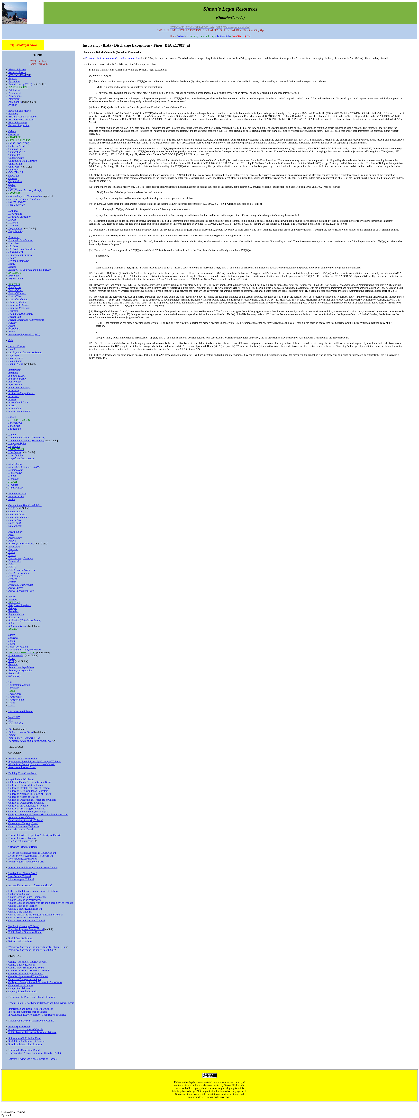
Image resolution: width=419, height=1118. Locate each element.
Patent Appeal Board (19, 1026)
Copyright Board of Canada (22, 991)
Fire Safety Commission (20, 841)
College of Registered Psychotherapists (28, 811)
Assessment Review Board (22, 767)
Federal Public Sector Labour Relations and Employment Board (41, 1003)
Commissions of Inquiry (20, 985)
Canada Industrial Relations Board (26, 967)
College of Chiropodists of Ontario (26, 785)
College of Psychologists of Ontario (26, 808)
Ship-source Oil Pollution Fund (24, 1038)
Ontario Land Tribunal (20, 911)
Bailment (13, 113)
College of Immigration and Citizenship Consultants (35, 982)
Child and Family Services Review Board (29, 782)
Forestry (12, 322)
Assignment (14, 93)
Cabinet (12, 131)
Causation (13, 134)
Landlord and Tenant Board (22, 873)
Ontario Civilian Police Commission (27, 897)
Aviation (12, 104)
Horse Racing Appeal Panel (22, 858)
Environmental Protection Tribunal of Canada (31, 997)
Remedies (13, 611)
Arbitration (14, 90)
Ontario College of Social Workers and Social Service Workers (40, 902)
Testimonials (223, 36)
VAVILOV (14, 717)
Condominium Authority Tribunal (25, 820)
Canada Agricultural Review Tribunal (27, 961)
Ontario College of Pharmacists (24, 899)
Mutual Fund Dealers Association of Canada (31, 1020)
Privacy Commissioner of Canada (25, 1029)
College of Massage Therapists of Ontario (29, 793)
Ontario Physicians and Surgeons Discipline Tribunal (35, 914)
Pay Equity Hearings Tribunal (23, 926)
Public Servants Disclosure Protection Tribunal (32, 1032)
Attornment (14, 99)
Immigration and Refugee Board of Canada (30, 1008)
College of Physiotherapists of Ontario (28, 805)
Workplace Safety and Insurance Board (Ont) (31, 950)
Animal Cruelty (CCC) (20, 84)
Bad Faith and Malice (19, 110)
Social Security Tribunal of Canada (26, 1041)
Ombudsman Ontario (19, 894)
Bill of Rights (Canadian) (21, 119)
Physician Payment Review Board (26, 929)
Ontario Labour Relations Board (25, 908)
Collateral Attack (17, 146)
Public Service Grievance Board (25, 932)
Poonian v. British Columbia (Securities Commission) (112, 58)
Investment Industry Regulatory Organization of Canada (37, 1014)
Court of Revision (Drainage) (23, 826)
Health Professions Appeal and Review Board (32, 852)
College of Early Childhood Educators (28, 791)
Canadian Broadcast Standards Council (28, 970)
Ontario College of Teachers (22, 905)
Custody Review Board (20, 829)
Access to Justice (17, 72)
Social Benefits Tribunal (20, 938)
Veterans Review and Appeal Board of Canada (32, 1058)
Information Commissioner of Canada (27, 1011)
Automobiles (15, 101)
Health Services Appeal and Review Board (30, 855)
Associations (14, 96)
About (181, 36)
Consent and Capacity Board (23, 823)
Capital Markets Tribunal (21, 779)
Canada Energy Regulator (21, 964)
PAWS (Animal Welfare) (21, 543)
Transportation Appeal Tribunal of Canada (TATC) (34, 1053)
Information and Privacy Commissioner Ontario (32, 867)
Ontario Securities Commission (24, 917)
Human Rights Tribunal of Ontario (26, 861)
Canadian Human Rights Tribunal (25, 973)
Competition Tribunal (19, 988)
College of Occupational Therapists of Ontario (32, 799)
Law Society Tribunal (19, 876)
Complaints (14, 154)
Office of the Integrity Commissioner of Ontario (33, 891)
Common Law (15, 149)
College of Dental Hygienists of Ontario (29, 788)
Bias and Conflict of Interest (22, 116)
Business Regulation (18, 125)
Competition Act (16, 152)
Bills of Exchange (17, 122)
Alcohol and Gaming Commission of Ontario (31, 764)
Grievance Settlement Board (22, 846)
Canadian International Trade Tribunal (28, 976)
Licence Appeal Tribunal (21, 879)
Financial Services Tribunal (22, 838)
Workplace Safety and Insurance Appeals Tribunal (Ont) (37, 947)
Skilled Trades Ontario (20, 941)
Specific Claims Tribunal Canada (25, 1044)
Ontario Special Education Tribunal (26, 920)
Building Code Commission (22, 773)
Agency (12, 78)
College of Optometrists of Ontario (26, 802)
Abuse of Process (17, 69)
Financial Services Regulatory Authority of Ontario (34, 835)
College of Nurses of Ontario (23, 796)
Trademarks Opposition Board (24, 1050)
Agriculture (14, 81)
